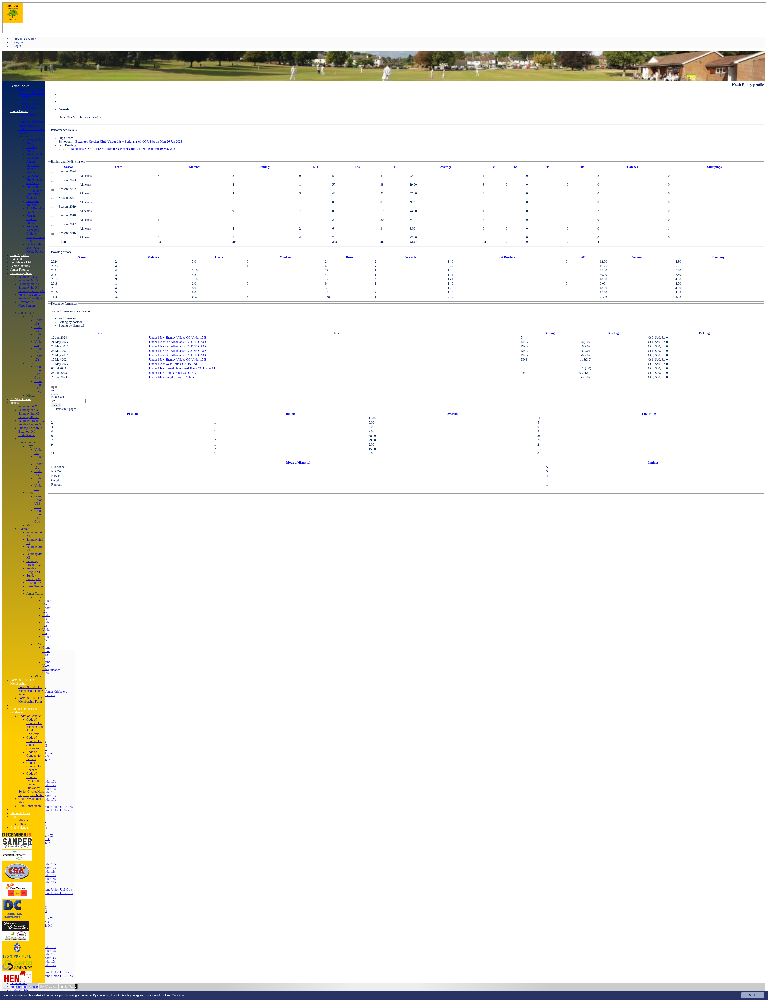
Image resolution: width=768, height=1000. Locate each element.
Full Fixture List (20, 262)
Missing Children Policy (31, 219)
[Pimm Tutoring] (17, 898)
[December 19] (17, 835)
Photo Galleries (20, 813)
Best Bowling (67, 145)
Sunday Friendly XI (31, 298)
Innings (291, 413)
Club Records (27, 107)
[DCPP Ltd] (12, 918)
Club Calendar (19, 827)
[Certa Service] (17, 968)
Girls (29, 363)
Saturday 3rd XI (28, 284)
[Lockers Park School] (17, 958)
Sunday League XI (30, 294)
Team (118, 167)
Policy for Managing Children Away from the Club (35, 233)
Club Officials (19, 990)
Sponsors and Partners (24, 986)
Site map (23, 820)
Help (13, 816)
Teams (14, 402)
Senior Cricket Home (31, 89)
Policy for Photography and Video (34, 179)
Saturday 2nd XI (28, 280)
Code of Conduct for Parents (34, 755)
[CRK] (17, 880)
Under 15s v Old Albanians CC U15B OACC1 (179, 342)
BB (506, 257)
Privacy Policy (35, 154)
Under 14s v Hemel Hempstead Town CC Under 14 (182, 368)
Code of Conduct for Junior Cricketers (31, 123)
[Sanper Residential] (17, 848)
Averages (24, 528)
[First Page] (52, 387)
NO (315, 167)
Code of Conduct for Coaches (34, 766)
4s (494, 167)
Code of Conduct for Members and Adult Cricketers (35, 727)
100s (546, 167)
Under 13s (49, 788)
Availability (17, 258)
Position (132, 413)
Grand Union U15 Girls (57, 810)
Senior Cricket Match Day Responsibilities (31, 793)
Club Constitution (29, 806)
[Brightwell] (17, 859)
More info (178, 995)
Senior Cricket (19, 86)
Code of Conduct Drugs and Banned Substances (33, 781)
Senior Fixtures (20, 266)
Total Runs (648, 413)
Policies (23, 136)
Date (99, 333)
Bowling (613, 333)
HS (394, 167)
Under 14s (49, 792)
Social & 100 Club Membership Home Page (30, 690)
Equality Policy (31, 148)
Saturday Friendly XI (31, 291)
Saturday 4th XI (28, 287)
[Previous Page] (56, 387)
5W (582, 257)
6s (515, 167)
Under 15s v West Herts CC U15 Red (173, 364)
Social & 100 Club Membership (22, 681)
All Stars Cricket (20, 399)
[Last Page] (56, 394)
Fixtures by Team (21, 273)
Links (22, 824)
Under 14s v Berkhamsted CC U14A (172, 372)
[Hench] (17, 981)
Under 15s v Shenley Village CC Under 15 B (177, 337)
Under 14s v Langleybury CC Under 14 (174, 377)
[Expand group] (52, 172)
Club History (26, 100)
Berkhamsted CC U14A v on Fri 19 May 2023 (124, 148)
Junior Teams (26, 312)
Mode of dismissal (298, 462)
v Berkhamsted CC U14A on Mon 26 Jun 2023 (128, 141)
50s (582, 167)
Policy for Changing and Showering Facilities (35, 192)
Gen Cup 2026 (19, 255)
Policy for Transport (32, 202)
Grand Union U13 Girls (57, 806)
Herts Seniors (26, 305)
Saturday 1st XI (28, 276)
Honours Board (28, 104)
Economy (718, 257)
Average (637, 257)
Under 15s (49, 796)
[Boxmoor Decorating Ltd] (15, 939)
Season (69, 167)
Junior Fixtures (19, 269)
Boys (29, 316)
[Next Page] (52, 394)
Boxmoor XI (26, 302)
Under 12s (49, 785)
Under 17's (49, 799)
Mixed (30, 395)
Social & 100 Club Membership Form (30, 699)
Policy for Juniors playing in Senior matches (32, 165)
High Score (66, 138)
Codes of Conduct (29, 716)
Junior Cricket (19, 111)
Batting (550, 333)
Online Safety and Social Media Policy (35, 248)
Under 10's (49, 781)
